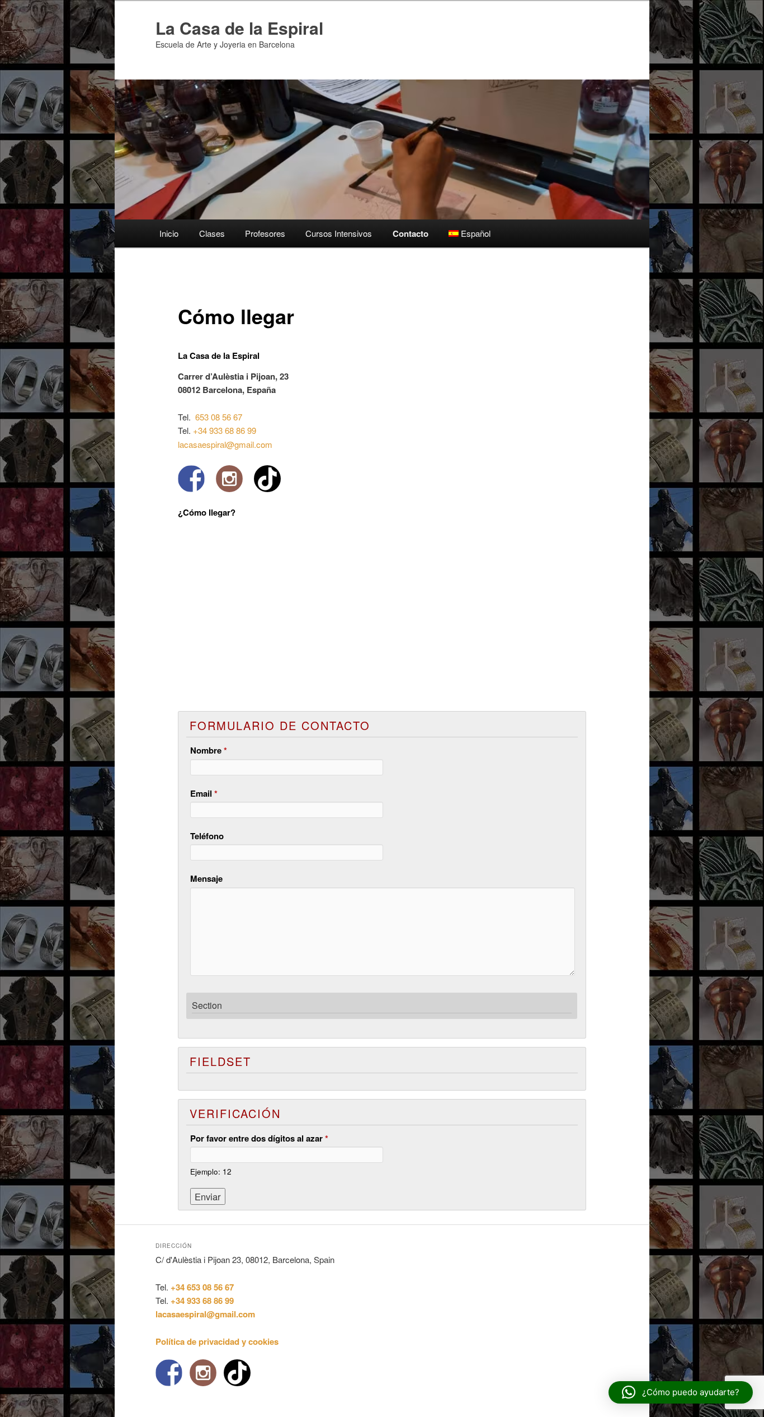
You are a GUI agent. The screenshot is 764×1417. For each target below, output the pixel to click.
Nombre (208, 750)
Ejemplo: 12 (211, 1171)
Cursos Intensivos (338, 233)
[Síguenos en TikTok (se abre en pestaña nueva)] (267, 478)
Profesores (265, 233)
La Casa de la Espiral (239, 28)
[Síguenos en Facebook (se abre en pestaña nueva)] (191, 478)
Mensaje (206, 878)
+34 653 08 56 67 (202, 1287)
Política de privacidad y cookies (217, 1341)
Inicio (168, 233)
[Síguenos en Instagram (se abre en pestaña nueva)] (229, 478)
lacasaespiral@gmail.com (225, 444)
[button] (681, 1392)
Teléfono (207, 836)
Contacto (410, 233)
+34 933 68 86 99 (224, 430)
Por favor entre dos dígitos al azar (259, 1138)
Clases (212, 233)
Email (204, 793)
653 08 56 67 (217, 417)
